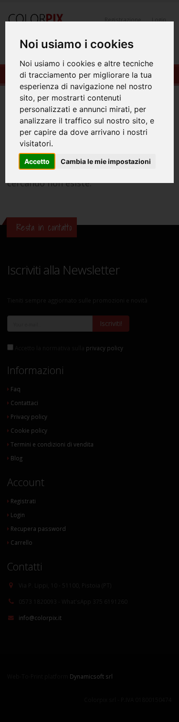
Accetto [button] (37, 161)
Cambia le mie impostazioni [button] (106, 161)
